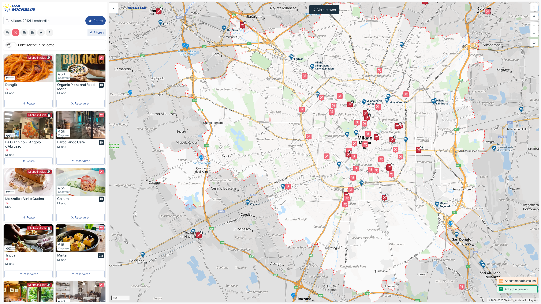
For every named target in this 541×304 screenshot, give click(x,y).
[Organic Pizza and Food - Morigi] (80, 68)
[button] (354, 143)
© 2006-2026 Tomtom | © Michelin (507, 300)
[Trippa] (28, 238)
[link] (517, 281)
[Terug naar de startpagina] (20, 8)
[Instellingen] (534, 16)
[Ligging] (534, 42)
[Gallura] (80, 182)
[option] (7, 32)
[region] (324, 152)
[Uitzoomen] (534, 33)
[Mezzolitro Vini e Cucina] (28, 182)
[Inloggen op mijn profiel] (534, 7)
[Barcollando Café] (80, 125)
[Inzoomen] (534, 26)
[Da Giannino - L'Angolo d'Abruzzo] (28, 125)
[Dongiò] (28, 68)
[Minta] (80, 238)
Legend (533, 300)
